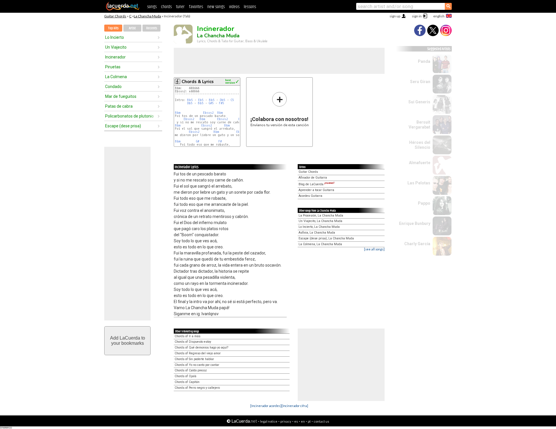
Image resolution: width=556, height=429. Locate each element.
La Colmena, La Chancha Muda (320, 244)
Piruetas (112, 67)
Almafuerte (419, 162)
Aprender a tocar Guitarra (316, 190)
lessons (250, 6)
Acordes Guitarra (310, 196)
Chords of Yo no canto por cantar (197, 365)
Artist (132, 28)
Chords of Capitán (187, 382)
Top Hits (113, 28)
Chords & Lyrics (198, 82)
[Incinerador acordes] (265, 406)
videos (234, 6)
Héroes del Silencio (419, 145)
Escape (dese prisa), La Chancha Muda (326, 238)
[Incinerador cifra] (294, 406)
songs (152, 6)
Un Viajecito (116, 47)
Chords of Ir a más (187, 336)
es (296, 421)
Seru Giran (420, 81)
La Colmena (116, 76)
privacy (285, 421)
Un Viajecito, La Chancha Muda (320, 221)
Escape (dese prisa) (123, 126)
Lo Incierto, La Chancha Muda (319, 227)
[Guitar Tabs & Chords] (122, 9)
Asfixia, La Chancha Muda (317, 232)
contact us (321, 421)
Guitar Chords (115, 16)
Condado (113, 86)
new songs (216, 6)
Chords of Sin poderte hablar (194, 359)
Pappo (424, 203)
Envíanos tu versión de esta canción (279, 109)
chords (166, 6)
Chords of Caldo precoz (191, 370)
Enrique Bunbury (414, 223)
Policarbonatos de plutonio (129, 116)
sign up (394, 16)
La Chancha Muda (147, 16)
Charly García (417, 243)
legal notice (268, 421)
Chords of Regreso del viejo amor (198, 353)
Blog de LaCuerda (316, 184)
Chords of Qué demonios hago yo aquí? (201, 347)
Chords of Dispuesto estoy (193, 342)
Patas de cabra (119, 106)
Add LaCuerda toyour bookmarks (127, 341)
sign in (417, 16)
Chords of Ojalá (185, 376)
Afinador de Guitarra (313, 177)
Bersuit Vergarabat (419, 124)
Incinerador (115, 57)
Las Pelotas (418, 183)
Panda (424, 61)
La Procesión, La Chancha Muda (321, 215)
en (303, 421)
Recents (151, 28)
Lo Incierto (114, 37)
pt (309, 421)
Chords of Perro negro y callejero (197, 388)
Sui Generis (419, 102)
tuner (180, 6)
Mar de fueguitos (120, 96)
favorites (196, 6)
